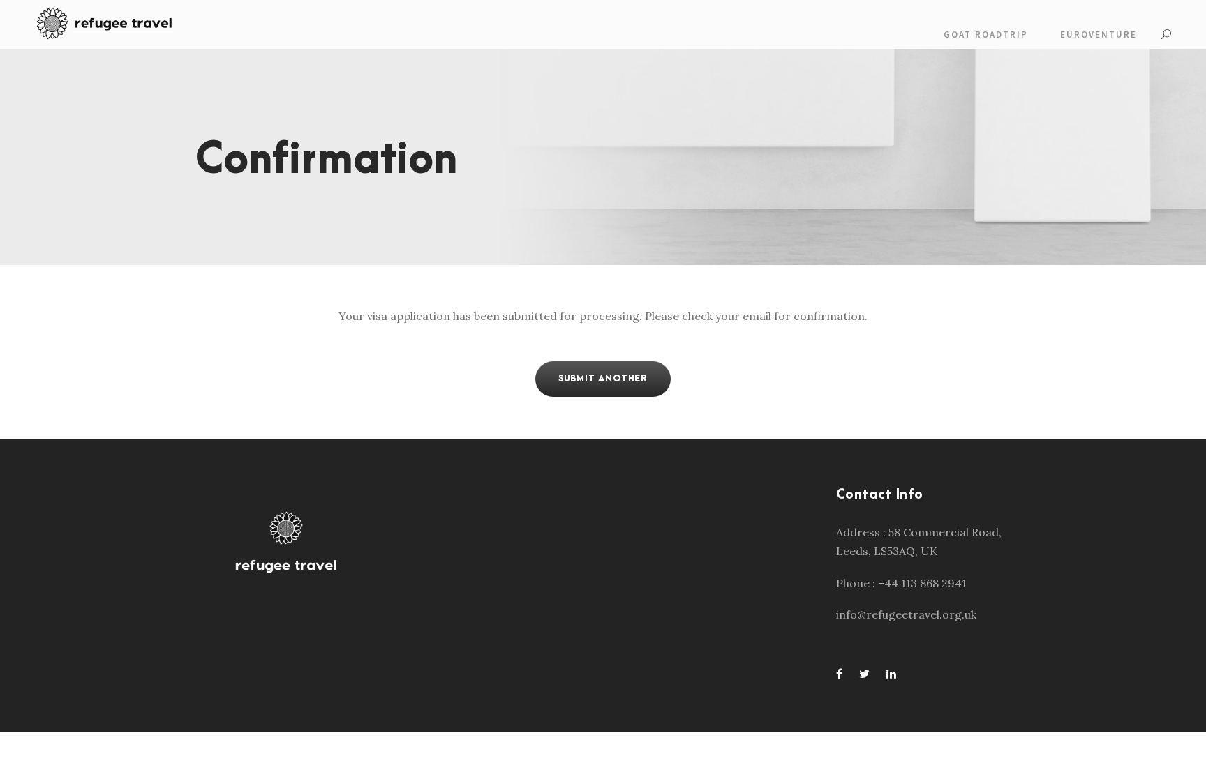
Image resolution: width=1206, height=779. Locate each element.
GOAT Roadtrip (986, 34)
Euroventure (1098, 34)
